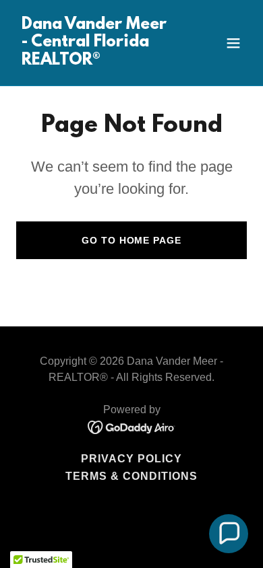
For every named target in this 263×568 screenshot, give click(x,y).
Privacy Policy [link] (131, 458)
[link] (97, 61)
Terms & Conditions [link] (131, 476)
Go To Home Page (131, 240)
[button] (233, 43)
